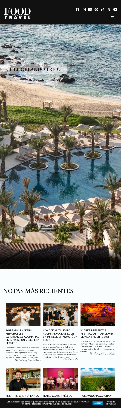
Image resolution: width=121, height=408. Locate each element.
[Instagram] (84, 10)
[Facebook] (77, 10)
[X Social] (109, 10)
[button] (112, 17)
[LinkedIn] (90, 10)
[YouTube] (115, 10)
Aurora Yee (73, 360)
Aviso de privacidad (111, 403)
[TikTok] (103, 10)
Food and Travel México (29, 360)
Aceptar (98, 403)
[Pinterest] (96, 10)
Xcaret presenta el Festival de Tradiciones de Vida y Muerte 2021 (97, 333)
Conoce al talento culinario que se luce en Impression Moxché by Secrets (60, 335)
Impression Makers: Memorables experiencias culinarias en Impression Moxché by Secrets (22, 337)
